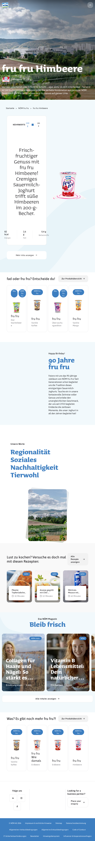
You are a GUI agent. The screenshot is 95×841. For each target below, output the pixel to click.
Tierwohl (25, 474)
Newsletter (34, 836)
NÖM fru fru (23, 108)
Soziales (24, 459)
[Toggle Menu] (90, 5)
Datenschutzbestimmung (76, 823)
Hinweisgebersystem (51, 836)
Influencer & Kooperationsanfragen (77, 836)
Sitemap (59, 823)
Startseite (10, 108)
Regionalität (30, 451)
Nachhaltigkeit (34, 467)
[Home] (6, 5)
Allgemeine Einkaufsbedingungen (55, 829)
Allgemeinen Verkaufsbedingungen (23, 829)
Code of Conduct (79, 829)
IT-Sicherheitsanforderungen (14, 836)
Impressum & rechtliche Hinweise (38, 823)
